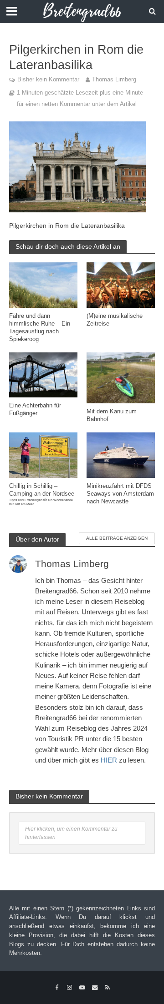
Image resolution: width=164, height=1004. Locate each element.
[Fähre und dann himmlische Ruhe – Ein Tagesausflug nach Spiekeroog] (43, 284)
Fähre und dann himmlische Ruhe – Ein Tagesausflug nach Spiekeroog (39, 327)
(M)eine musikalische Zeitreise (115, 320)
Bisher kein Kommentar (48, 79)
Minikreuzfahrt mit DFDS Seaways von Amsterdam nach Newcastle (120, 494)
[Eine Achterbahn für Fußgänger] (43, 374)
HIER (109, 760)
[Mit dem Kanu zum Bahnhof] (121, 377)
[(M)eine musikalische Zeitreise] (121, 284)
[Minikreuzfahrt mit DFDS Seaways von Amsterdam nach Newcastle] (121, 454)
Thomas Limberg (114, 79)
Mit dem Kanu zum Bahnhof (112, 415)
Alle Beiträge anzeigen (117, 538)
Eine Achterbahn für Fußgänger (35, 409)
